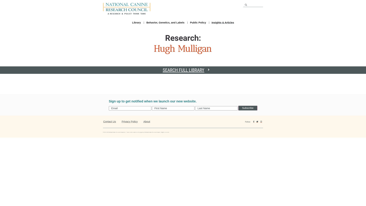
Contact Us (109, 121)
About (146, 121)
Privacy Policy (130, 121)
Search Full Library (183, 70)
